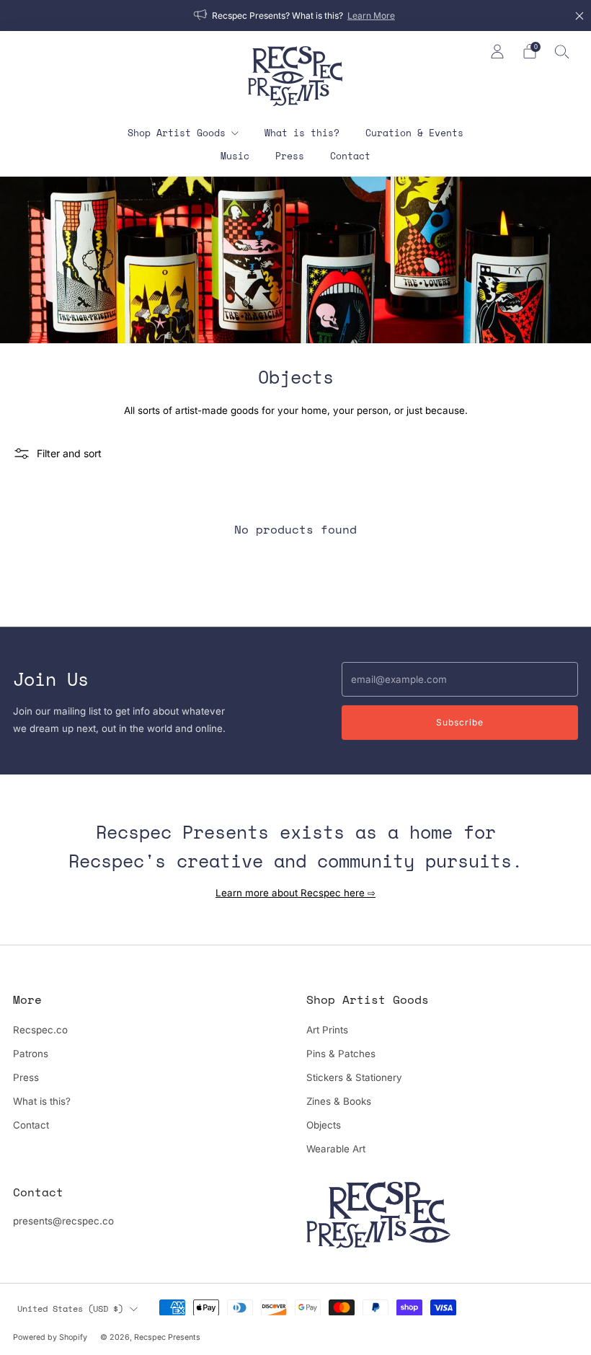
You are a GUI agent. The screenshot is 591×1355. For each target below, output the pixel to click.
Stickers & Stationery (354, 1077)
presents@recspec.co (63, 1221)
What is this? (302, 132)
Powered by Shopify (50, 1337)
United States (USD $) (70, 1308)
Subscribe (460, 722)
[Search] (562, 51)
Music (235, 156)
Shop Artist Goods (177, 132)
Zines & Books (338, 1101)
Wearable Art (335, 1149)
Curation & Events (414, 132)
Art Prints (327, 1030)
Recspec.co (40, 1030)
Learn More (371, 15)
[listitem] (295, 15)
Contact (350, 156)
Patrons (30, 1053)
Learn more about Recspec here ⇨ (295, 893)
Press (289, 156)
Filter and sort (69, 453)
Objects (323, 1125)
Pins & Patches (341, 1053)
